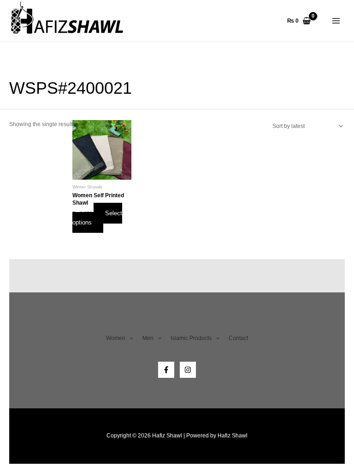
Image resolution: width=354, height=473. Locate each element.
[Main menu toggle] (336, 21)
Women (115, 338)
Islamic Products (191, 338)
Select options (97, 218)
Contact (238, 338)
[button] (129, 338)
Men (147, 338)
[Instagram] (188, 370)
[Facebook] (166, 370)
